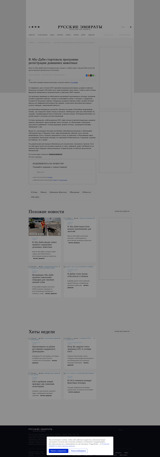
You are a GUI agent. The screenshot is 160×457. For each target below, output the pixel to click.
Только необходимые (78, 451)
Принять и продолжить (59, 451)
